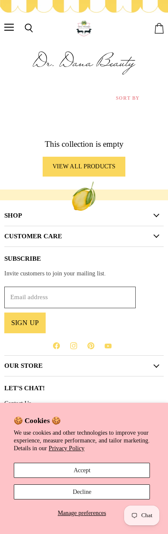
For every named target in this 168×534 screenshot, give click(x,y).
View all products (84, 166)
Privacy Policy (66, 448)
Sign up (25, 322)
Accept (82, 470)
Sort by (128, 98)
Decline (82, 491)
